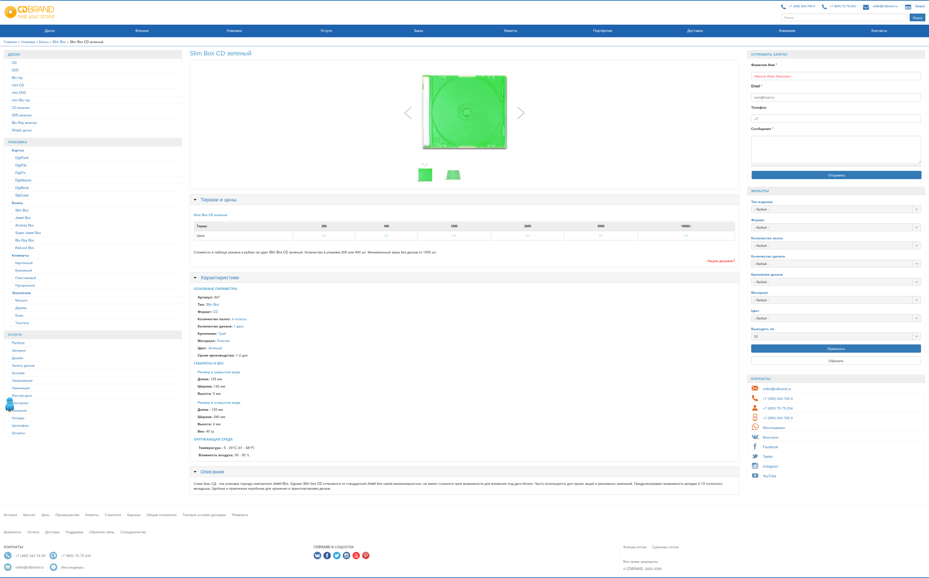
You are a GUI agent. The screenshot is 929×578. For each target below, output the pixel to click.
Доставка (695, 31)
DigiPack (22, 157)
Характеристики (219, 277)
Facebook (770, 446)
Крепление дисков (767, 274)
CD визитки (21, 107)
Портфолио (602, 31)
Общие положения (162, 514)
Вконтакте (771, 437)
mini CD (18, 85)
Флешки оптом (634, 546)
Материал (759, 292)
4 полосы (239, 318)
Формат (757, 219)
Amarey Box (24, 225)
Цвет (755, 310)
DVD (15, 70)
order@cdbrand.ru (885, 6)
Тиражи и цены (218, 199)
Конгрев (18, 372)
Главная (10, 41)
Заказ (418, 31)
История (10, 514)
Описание (211, 471)
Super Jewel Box (28, 232)
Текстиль (22, 322)
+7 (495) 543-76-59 (30, 555)
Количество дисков (768, 256)
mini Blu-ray (21, 100)
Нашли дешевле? (721, 260)
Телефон (758, 107)
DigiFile (21, 165)
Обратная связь (101, 531)
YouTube (769, 475)
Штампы (18, 432)
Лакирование (22, 380)
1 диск (239, 326)
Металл (21, 300)
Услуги (326, 31)
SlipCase (22, 195)
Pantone (18, 342)
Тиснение (19, 410)
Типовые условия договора (204, 514)
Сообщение (762, 128)
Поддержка (74, 531)
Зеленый (215, 347)
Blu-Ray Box (24, 240)
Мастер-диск (22, 395)
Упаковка (234, 31)
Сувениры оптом (665, 546)
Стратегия (113, 514)
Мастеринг (20, 402)
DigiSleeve (23, 180)
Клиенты (92, 514)
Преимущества (67, 514)
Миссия (29, 514)
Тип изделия (761, 201)
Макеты (510, 31)
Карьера (134, 514)
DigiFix (20, 172)
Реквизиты (240, 514)
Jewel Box (23, 217)
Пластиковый (25, 277)
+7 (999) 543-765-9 (778, 417)
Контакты (879, 31)
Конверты (20, 255)
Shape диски (22, 130)
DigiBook (22, 187)
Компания (787, 31)
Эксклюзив (21, 292)
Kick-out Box (24, 247)
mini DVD (19, 92)
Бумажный (23, 270)
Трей (222, 333)
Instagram (770, 466)
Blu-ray (17, 77)
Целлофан (20, 425)
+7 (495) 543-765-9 (801, 6)
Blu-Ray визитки (24, 122)
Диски (50, 31)
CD (14, 62)
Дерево (21, 307)
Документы (12, 531)
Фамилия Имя (764, 64)
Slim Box (59, 41)
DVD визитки (21, 115)
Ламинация (21, 387)
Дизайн (17, 357)
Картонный (24, 262)
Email (756, 86)
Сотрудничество (133, 531)
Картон (18, 150)
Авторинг (19, 350)
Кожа (19, 315)
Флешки (142, 31)
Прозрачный (25, 285)
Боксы (44, 41)
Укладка (18, 417)
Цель (45, 514)
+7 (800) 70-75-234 (842, 6)
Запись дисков (23, 365)
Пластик (223, 340)
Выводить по (762, 328)
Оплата (33, 531)
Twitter (768, 456)
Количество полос (767, 238)
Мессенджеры (774, 427)
